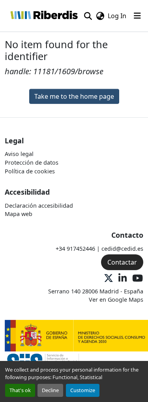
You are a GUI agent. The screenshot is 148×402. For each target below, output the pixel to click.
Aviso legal (19, 154)
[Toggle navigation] (137, 15)
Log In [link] (117, 15)
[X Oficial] (108, 278)
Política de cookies (30, 171)
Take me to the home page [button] (74, 96)
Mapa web (18, 214)
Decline (50, 390)
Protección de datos (31, 162)
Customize (82, 390)
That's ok (20, 390)
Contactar (122, 262)
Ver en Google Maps (116, 299)
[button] (44, 15)
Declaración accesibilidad (39, 205)
